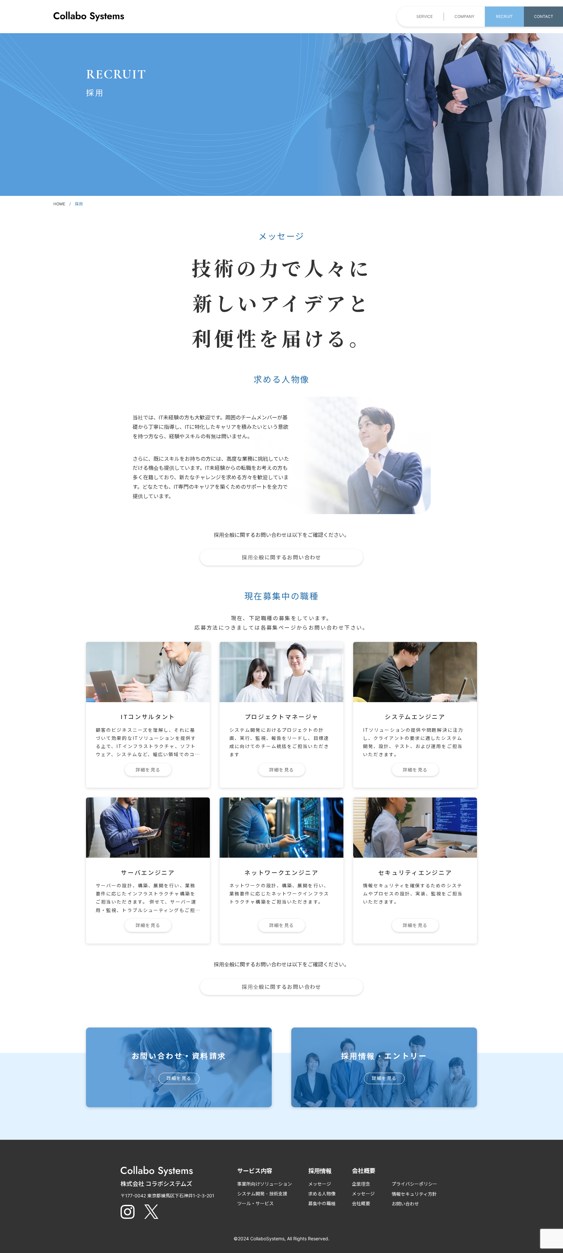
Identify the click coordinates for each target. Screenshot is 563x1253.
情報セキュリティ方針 (414, 1194)
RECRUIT (504, 16)
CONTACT (543, 16)
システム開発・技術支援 (262, 1193)
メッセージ (319, 1184)
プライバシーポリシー (414, 1184)
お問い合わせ (405, 1203)
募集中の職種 (322, 1203)
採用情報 (320, 1170)
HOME (59, 203)
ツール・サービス (255, 1203)
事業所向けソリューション (264, 1184)
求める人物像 (322, 1193)
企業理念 (361, 1184)
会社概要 (361, 1203)
